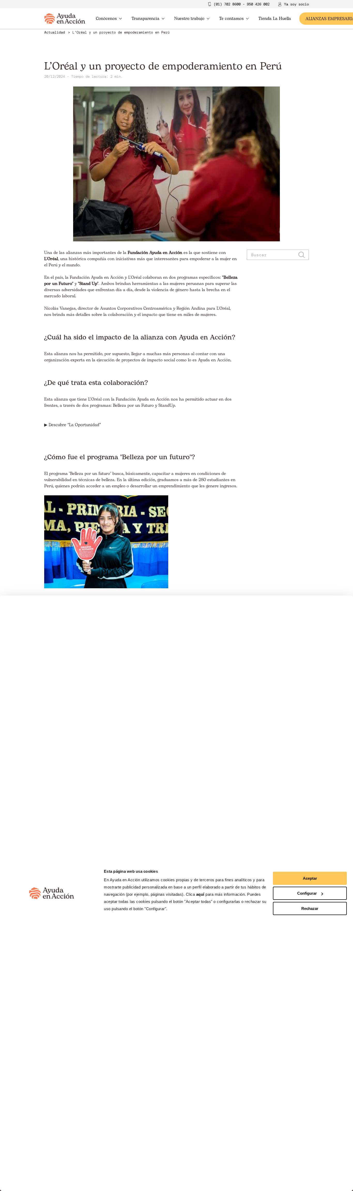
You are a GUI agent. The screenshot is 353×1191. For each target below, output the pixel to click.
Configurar (307, 893)
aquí (201, 894)
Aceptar (310, 878)
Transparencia (145, 18)
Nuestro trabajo (189, 18)
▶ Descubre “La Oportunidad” (72, 425)
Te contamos (231, 18)
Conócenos (106, 18)
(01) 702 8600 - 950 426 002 (242, 4)
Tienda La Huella (274, 18)
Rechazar (309, 908)
